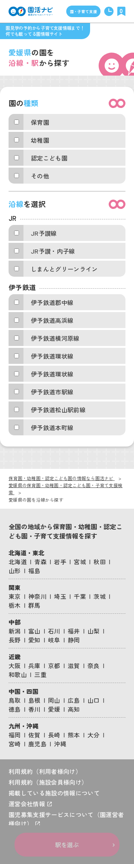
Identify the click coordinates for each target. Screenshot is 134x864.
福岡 (15, 734)
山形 (15, 570)
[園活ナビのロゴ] (31, 11)
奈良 (93, 665)
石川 (54, 630)
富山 (34, 630)
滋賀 (74, 665)
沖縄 (60, 743)
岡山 (54, 700)
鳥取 (15, 700)
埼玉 (60, 596)
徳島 (15, 709)
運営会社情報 (28, 803)
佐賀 (34, 734)
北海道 (18, 561)
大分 (93, 734)
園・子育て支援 (83, 11)
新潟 (15, 630)
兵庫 (34, 665)
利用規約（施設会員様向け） (48, 782)
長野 (15, 639)
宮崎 (15, 743)
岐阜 (54, 639)
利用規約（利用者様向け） (45, 771)
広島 (74, 700)
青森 (40, 561)
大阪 (15, 665)
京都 (54, 665)
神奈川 (37, 596)
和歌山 (18, 674)
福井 (74, 630)
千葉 (80, 596)
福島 (34, 570)
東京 (15, 596)
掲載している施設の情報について (54, 792)
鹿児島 (37, 743)
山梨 (93, 630)
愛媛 (54, 709)
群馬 (34, 605)
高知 (74, 709)
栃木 (15, 605)
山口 (93, 700)
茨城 (99, 596)
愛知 (34, 639)
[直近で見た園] (109, 11)
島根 (34, 700)
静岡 (74, 639)
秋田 (99, 561)
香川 (34, 709)
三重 (40, 674)
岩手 (60, 561)
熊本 (74, 734)
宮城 (80, 561)
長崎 (54, 734)
